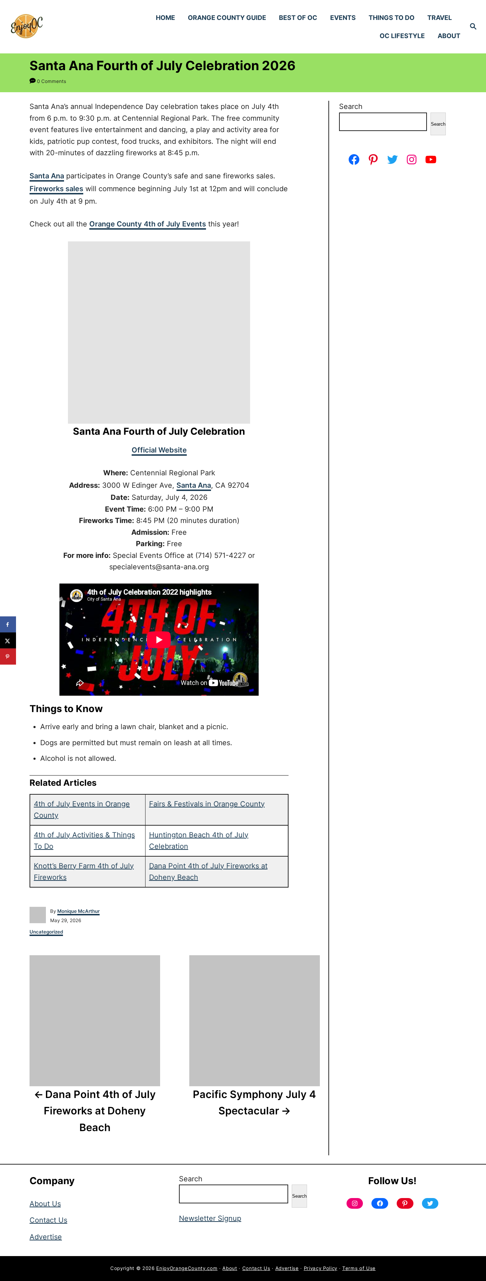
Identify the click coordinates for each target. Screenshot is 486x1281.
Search (351, 106)
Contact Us (48, 1220)
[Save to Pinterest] (8, 657)
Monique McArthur (78, 911)
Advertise (46, 1237)
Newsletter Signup (210, 1218)
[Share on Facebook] (8, 625)
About (229, 1268)
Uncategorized (46, 932)
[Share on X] (8, 641)
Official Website (159, 450)
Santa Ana (47, 176)
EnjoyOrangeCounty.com (186, 1268)
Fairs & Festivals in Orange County (207, 804)
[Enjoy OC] (65, 27)
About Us (45, 1203)
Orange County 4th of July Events (147, 224)
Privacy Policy (320, 1268)
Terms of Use (359, 1268)
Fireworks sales (56, 188)
